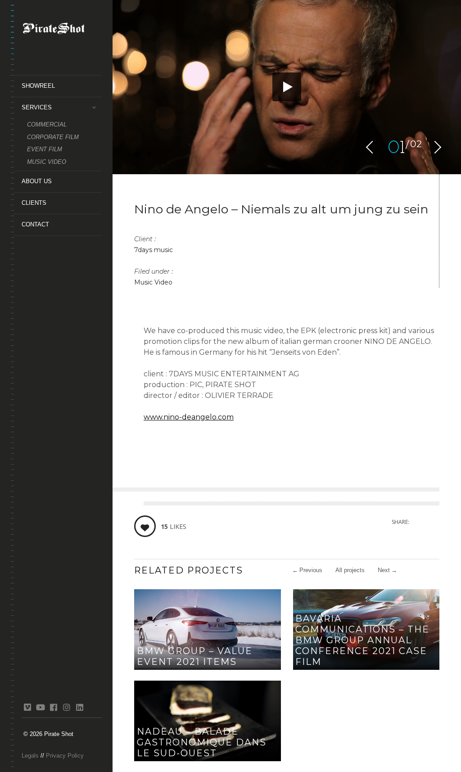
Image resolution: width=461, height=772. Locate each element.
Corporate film (53, 137)
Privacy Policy (65, 755)
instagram (66, 707)
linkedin (79, 707)
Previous (307, 570)
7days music (153, 250)
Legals (30, 755)
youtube (40, 707)
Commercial (47, 124)
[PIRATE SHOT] (62, 30)
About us (37, 181)
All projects (350, 570)
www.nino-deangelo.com (189, 417)
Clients (34, 202)
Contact (35, 224)
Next (387, 570)
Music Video (46, 161)
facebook (53, 707)
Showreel (38, 85)
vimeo (27, 707)
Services (37, 107)
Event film (44, 149)
